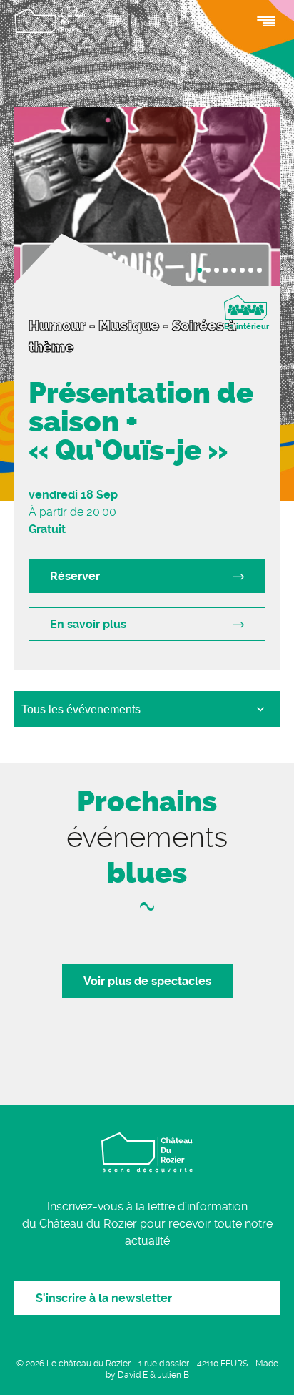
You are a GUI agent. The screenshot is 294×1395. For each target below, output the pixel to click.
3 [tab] (216, 270)
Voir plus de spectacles (147, 981)
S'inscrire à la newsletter (104, 1298)
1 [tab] (199, 270)
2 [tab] (208, 270)
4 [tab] (225, 270)
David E (133, 1375)
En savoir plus (88, 624)
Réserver (75, 576)
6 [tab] (242, 270)
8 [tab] (259, 270)
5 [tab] (233, 270)
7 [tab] (250, 270)
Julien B (173, 1375)
